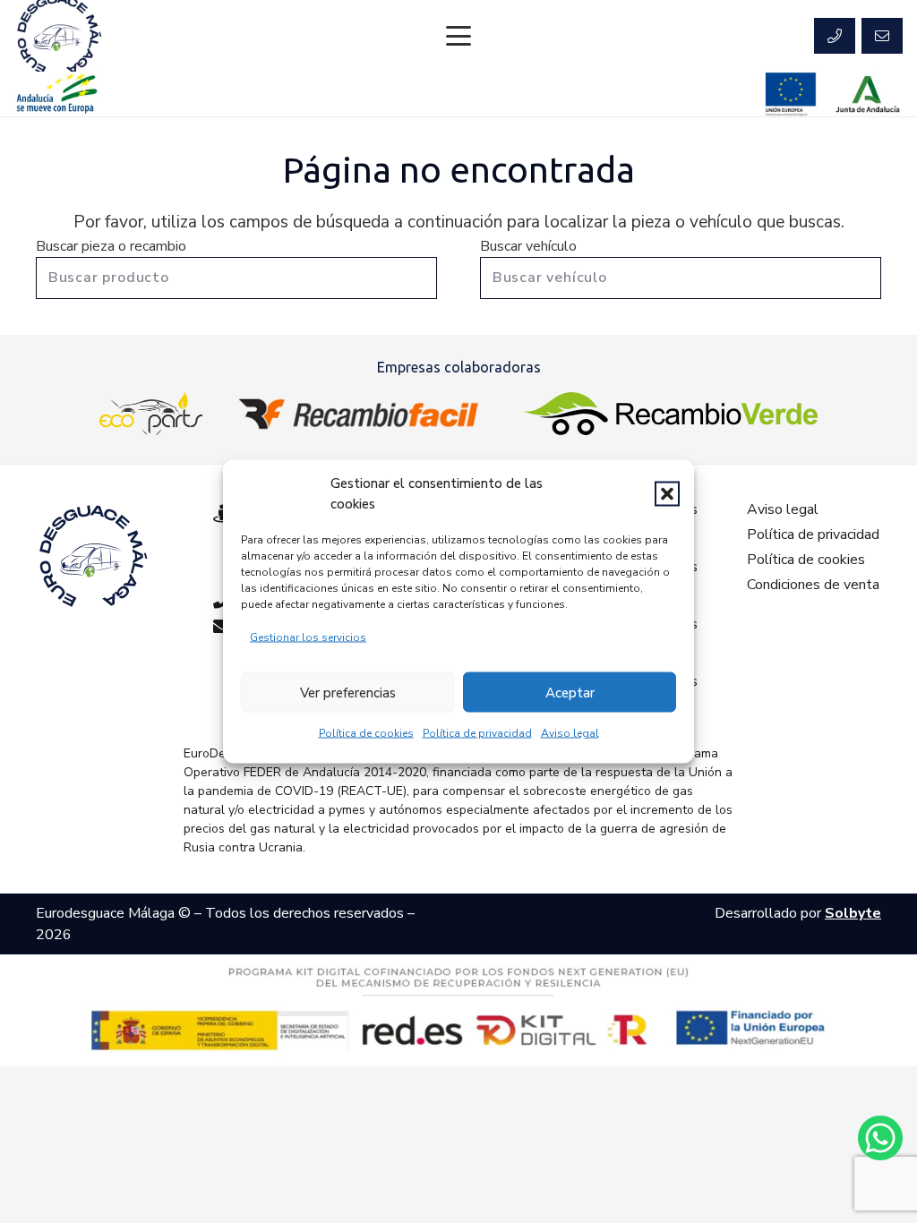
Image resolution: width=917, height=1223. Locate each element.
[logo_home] (362, 413)
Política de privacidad (477, 733)
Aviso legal (570, 733)
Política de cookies (366, 733)
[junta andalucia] (868, 94)
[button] (667, 493)
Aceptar (570, 692)
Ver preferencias (348, 692)
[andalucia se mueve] (56, 94)
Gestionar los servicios (308, 637)
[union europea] (791, 94)
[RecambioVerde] (670, 413)
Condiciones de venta (813, 584)
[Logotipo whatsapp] (880, 1138)
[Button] (834, 36)
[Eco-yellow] (151, 413)
